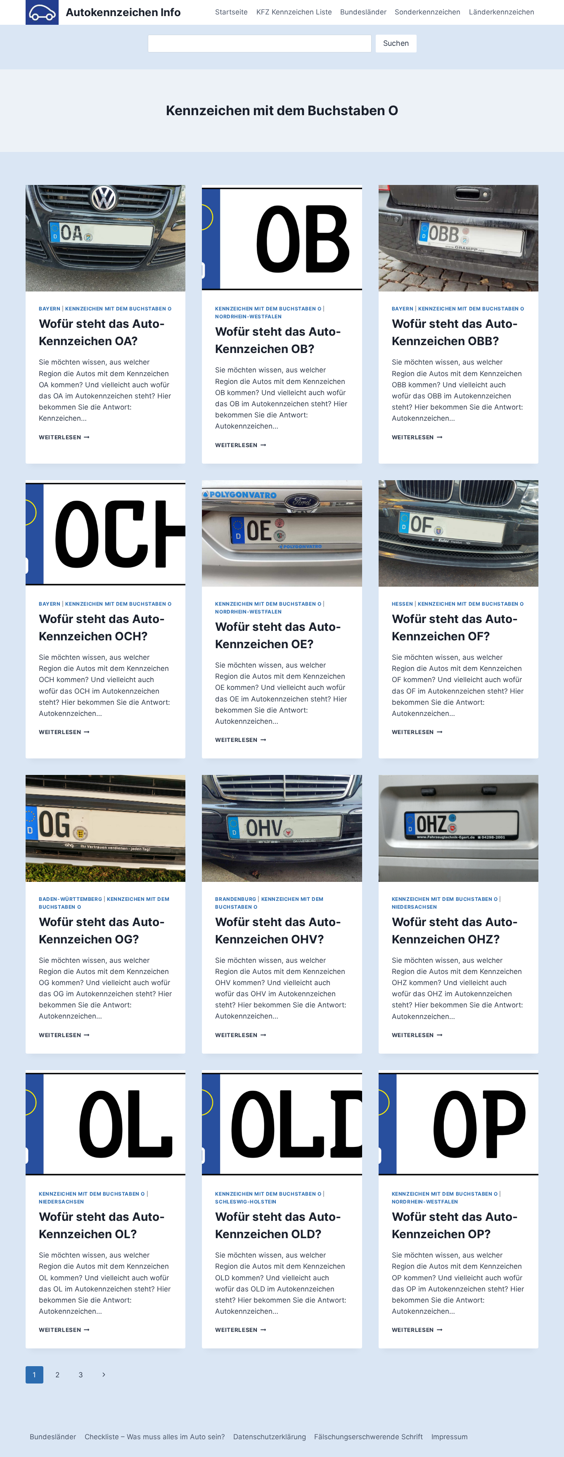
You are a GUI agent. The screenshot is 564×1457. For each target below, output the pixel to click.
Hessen (402, 604)
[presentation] (105, 238)
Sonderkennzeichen (427, 12)
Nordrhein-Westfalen (248, 316)
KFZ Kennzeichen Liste (294, 12)
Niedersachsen (414, 907)
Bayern (50, 309)
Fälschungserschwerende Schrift (368, 1437)
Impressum (449, 1437)
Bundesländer (363, 12)
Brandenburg (235, 899)
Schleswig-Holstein (246, 1202)
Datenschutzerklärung (269, 1437)
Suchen (396, 43)
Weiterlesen (64, 437)
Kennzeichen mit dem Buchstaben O (118, 309)
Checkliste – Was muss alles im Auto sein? (155, 1437)
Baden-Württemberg (70, 899)
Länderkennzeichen (501, 12)
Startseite (231, 12)
